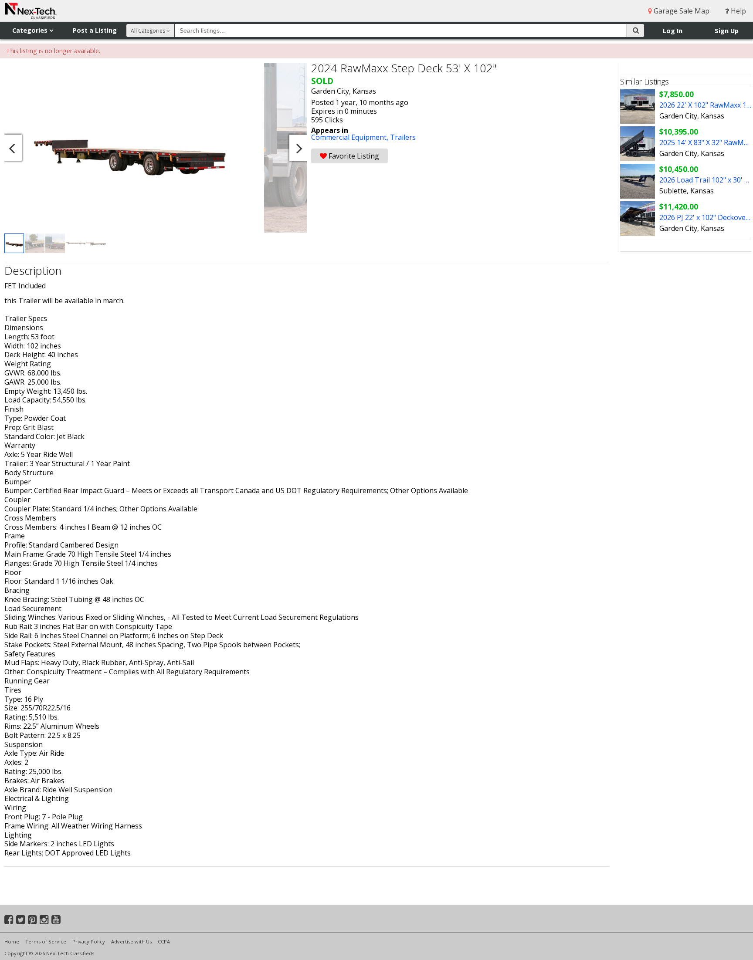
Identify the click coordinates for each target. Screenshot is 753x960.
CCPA (164, 941)
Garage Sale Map (680, 11)
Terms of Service (45, 941)
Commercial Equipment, (350, 137)
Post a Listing (95, 30)
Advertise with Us (131, 941)
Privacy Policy (88, 941)
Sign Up (727, 31)
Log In (672, 31)
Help (737, 11)
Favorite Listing (353, 156)
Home (11, 941)
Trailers (403, 137)
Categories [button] (30, 30)
